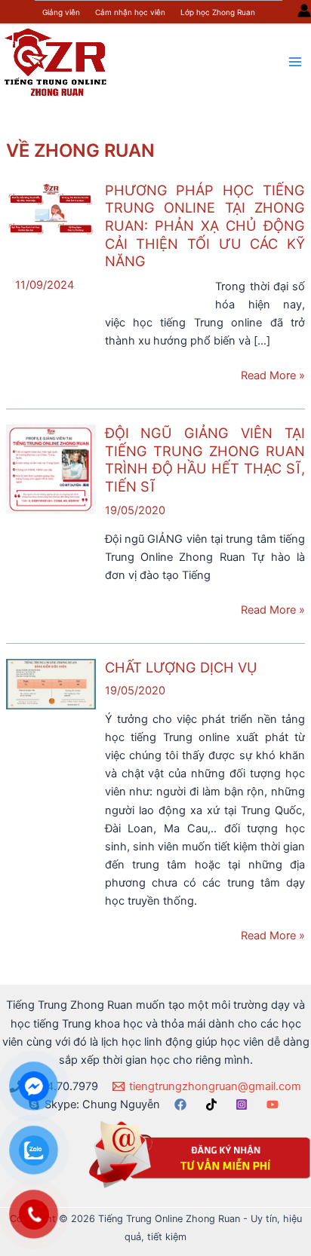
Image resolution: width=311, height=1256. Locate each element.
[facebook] (183, 1104)
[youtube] (275, 1104)
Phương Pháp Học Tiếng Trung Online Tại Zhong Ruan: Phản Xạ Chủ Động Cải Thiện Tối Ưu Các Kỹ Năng (205, 226)
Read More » (273, 376)
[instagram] (244, 1104)
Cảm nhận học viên (130, 12)
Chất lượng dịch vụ (181, 667)
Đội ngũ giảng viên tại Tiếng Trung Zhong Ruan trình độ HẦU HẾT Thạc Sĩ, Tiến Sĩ (205, 459)
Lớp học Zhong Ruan (217, 12)
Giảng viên (61, 12)
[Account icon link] (304, 10)
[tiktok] (213, 1104)
